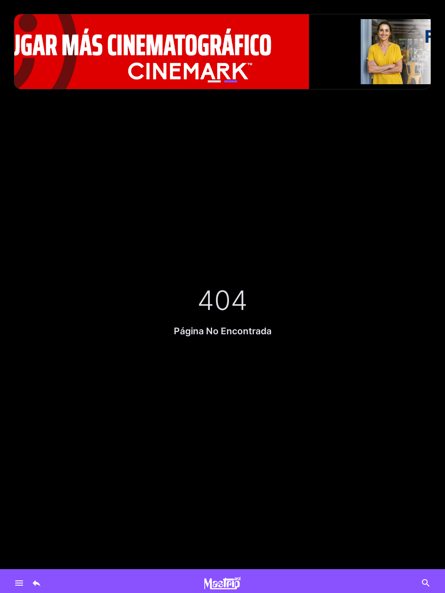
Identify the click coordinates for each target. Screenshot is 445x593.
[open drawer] (19, 583)
